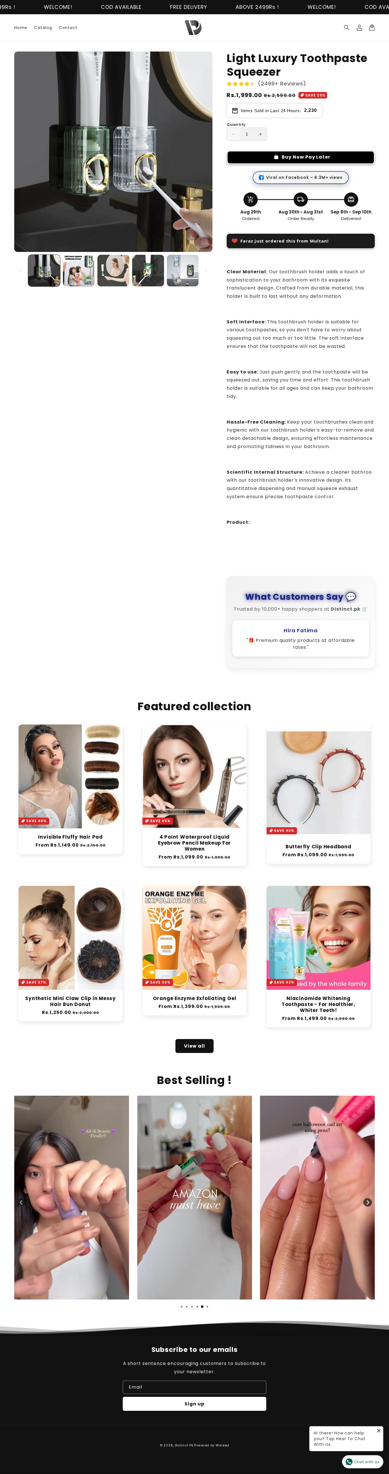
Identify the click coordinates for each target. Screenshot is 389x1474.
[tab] (181, 1306)
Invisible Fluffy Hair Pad (70, 837)
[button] (347, 27)
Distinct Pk (184, 1445)
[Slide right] (206, 270)
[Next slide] (367, 1202)
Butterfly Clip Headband (318, 847)
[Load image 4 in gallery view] (148, 271)
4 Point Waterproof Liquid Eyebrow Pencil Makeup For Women (194, 843)
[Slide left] (20, 270)
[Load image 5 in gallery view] (183, 271)
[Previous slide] (21, 1202)
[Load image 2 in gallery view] (79, 271)
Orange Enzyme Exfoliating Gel (194, 998)
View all (194, 1046)
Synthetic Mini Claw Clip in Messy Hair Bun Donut (70, 1001)
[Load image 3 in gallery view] (113, 271)
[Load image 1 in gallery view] (44, 271)
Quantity (236, 124)
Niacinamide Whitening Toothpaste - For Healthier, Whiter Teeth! (318, 1004)
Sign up (194, 1404)
